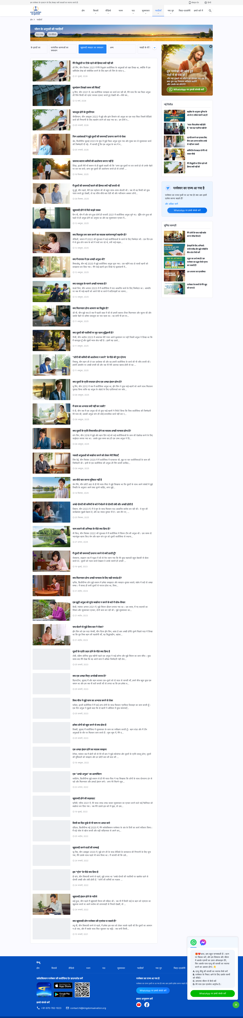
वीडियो (108, 10)
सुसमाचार (146, 10)
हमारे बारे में (198, 10)
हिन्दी (209, 2)
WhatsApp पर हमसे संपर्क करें (187, 210)
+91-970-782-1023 (51, 1008)
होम (83, 10)
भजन (121, 10)
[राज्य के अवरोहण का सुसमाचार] (38, 10)
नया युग (171, 10)
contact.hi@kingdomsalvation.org (88, 1008)
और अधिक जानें (171, 203)
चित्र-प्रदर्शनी (184, 10)
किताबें (95, 10)
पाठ (133, 10)
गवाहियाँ (158, 10)
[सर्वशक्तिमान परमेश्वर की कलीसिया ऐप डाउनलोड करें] (44, 989)
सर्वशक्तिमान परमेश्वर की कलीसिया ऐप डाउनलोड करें (60, 978)
